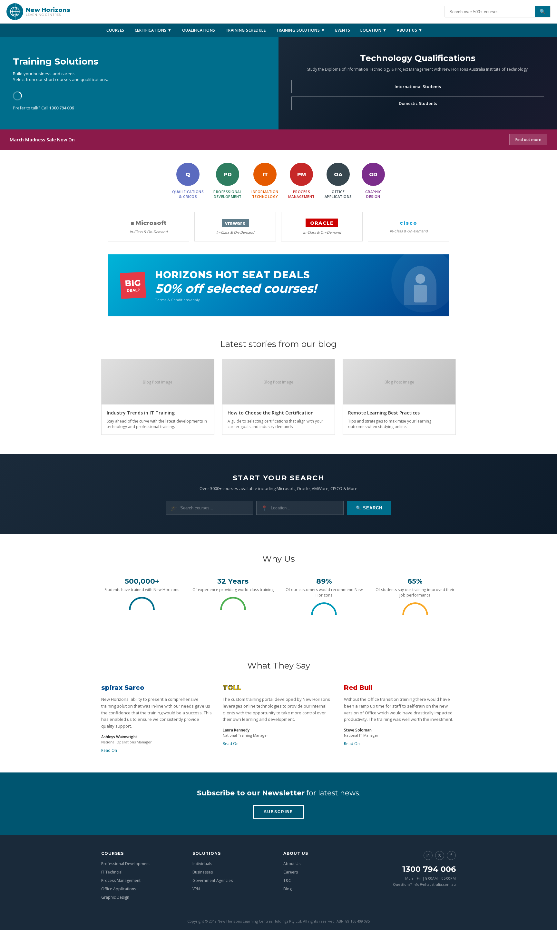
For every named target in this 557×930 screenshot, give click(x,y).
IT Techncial (111, 872)
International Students (418, 86)
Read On (109, 750)
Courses (115, 30)
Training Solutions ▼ (300, 30)
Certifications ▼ (153, 30)
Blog (287, 889)
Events (342, 30)
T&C (287, 880)
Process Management (121, 880)
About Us (291, 863)
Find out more (528, 139)
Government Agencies (212, 880)
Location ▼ (373, 30)
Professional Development (125, 863)
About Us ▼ (409, 30)
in (428, 855)
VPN (196, 889)
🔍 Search (369, 508)
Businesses (202, 872)
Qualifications (198, 30)
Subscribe (278, 812)
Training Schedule (246, 30)
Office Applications (118, 889)
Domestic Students (418, 103)
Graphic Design (115, 897)
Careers (290, 872)
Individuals (202, 863)
